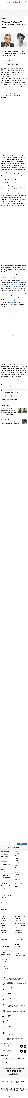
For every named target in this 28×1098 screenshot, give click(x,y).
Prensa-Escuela (23, 1081)
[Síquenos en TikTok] (23, 1058)
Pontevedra (18, 876)
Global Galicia (18, 920)
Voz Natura (17, 1081)
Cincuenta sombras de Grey (7, 392)
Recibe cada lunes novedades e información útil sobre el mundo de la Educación (16, 995)
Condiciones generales (8, 1096)
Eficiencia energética (6, 905)
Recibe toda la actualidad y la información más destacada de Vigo (15, 1033)
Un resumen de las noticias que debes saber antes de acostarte (16, 983)
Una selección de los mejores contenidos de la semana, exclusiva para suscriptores (16, 988)
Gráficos (3, 937)
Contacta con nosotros (6, 880)
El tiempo (3, 948)
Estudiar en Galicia (20, 923)
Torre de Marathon (5, 954)
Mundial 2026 (4, 952)
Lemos (17, 869)
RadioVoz (3, 1081)
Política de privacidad (12, 1094)
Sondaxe (8, 1081)
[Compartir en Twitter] (12, 61)
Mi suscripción (4, 854)
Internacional (4, 925)
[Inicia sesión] (25, 2)
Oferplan (3, 890)
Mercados (17, 946)
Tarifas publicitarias (6, 886)
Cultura (3, 934)
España (3, 923)
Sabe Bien (18, 918)
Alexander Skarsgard (15, 284)
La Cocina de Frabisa (20, 925)
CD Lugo (3, 961)
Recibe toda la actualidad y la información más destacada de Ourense (15, 1038)
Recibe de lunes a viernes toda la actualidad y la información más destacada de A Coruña (15, 1016)
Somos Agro (4, 939)
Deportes (3, 930)
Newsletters (4, 869)
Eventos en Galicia (6, 895)
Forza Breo (4, 966)
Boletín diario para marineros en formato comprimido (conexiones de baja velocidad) (16, 1005)
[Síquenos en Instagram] (11, 1058)
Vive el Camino (19, 937)
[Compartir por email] (6, 61)
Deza (16, 865)
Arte (22, 390)
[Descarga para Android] (25, 1046)
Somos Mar (4, 941)
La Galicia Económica (6, 946)
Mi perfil (3, 867)
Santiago (17, 879)
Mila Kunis (4, 302)
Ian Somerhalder (13, 278)
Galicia (3, 918)
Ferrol (16, 867)
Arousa (17, 858)
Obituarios (3, 944)
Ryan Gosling (8, 68)
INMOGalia (4, 893)
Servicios (3, 888)
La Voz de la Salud (20, 916)
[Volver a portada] (14, 2)
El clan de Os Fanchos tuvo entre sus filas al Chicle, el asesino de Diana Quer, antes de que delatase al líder (9, 411)
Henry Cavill (22, 282)
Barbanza (17, 860)
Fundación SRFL (16, 1080)
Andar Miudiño (5, 964)
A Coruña (17, 853)
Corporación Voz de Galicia (7, 1080)
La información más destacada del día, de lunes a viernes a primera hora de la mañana (15, 978)
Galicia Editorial (15, 1082)
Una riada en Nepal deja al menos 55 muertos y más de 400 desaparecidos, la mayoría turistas (10, 421)
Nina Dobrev (19, 298)
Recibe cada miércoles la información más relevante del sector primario (16, 1000)
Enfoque (17, 934)
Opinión (3, 927)
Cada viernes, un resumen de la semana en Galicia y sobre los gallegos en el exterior (16, 1011)
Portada (3, 916)
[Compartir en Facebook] (9, 61)
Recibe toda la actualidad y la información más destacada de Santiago (15, 1028)
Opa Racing (4, 959)
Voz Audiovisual (23, 1080)
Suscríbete (4, 861)
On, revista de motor (20, 955)
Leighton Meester (13, 302)
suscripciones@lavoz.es (14, 1074)
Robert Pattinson (11, 286)
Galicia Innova (18, 941)
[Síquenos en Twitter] (7, 1058)
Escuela (17, 953)
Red (16, 927)
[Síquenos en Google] (7, 1063)
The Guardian (17, 78)
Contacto (3, 897)
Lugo (16, 872)
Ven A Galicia (18, 932)
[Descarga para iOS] (21, 1046)
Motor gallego (4, 971)
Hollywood (16, 392)
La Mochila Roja (19, 939)
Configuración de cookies (19, 1096)
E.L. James (18, 390)
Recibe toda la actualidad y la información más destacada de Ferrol (15, 1022)
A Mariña (17, 855)
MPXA (11, 1082)
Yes (16, 951)
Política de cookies (21, 1094)
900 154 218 (14, 1071)
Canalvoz (12, 1081)
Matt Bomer (18, 280)
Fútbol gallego (4, 968)
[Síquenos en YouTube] (19, 1058)
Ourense (17, 874)
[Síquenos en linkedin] (15, 1058)
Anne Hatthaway (20, 300)
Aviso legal (5, 1094)
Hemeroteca (4, 858)
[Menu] (2, 2)
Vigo (16, 881)
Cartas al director (5, 877)
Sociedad (3, 932)
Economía (3, 920)
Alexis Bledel (14, 304)
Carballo (17, 862)
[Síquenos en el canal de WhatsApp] (3, 1063)
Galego (17, 847)
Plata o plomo (18, 930)
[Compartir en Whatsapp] (3, 61)
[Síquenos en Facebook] (3, 1058)
